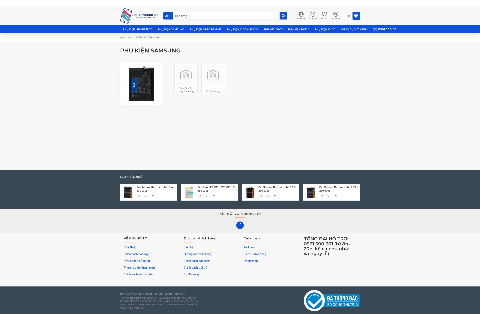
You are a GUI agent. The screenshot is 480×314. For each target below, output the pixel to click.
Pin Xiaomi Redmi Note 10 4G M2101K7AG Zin (156, 186)
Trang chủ (125, 37)
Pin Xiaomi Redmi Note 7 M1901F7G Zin (338, 186)
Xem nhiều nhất (132, 177)
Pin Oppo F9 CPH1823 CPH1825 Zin (217, 186)
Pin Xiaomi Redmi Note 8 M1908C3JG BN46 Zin (278, 186)
